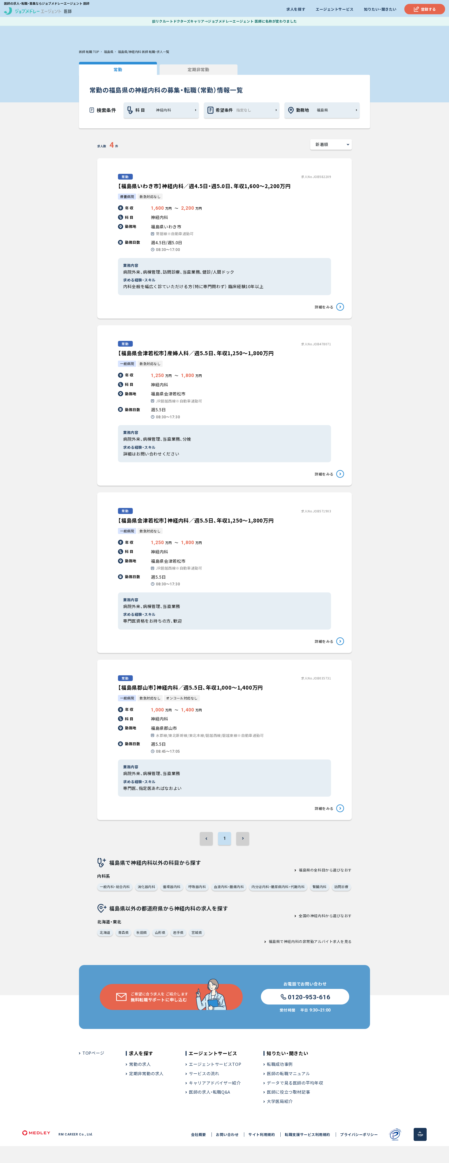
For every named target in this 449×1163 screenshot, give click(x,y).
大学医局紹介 (280, 1101)
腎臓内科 (320, 886)
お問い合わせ (227, 1134)
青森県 (123, 932)
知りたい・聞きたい (380, 9)
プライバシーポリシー (359, 1134)
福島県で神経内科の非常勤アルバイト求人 (305, 941)
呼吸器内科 (197, 886)
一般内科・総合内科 (115, 886)
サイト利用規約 (261, 1134)
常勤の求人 (140, 1064)
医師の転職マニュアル (288, 1073)
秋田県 (141, 932)
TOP (420, 1135)
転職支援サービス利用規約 (307, 1134)
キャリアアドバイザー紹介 (215, 1083)
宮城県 (197, 932)
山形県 (160, 932)
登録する (428, 9)
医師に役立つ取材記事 (288, 1092)
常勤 (118, 69)
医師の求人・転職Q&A (209, 1092)
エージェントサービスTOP (215, 1064)
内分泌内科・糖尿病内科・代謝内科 (278, 886)
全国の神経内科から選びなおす (325, 915)
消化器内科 (146, 886)
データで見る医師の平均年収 (295, 1083)
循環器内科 (172, 886)
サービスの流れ (204, 1073)
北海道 (105, 932)
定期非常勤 (198, 69)
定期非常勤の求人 (146, 1073)
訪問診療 (341, 886)
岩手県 (178, 932)
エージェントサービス (335, 9)
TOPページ (93, 1053)
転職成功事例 (280, 1064)
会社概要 (198, 1134)
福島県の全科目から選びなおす (325, 870)
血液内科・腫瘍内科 (229, 886)
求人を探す (295, 9)
